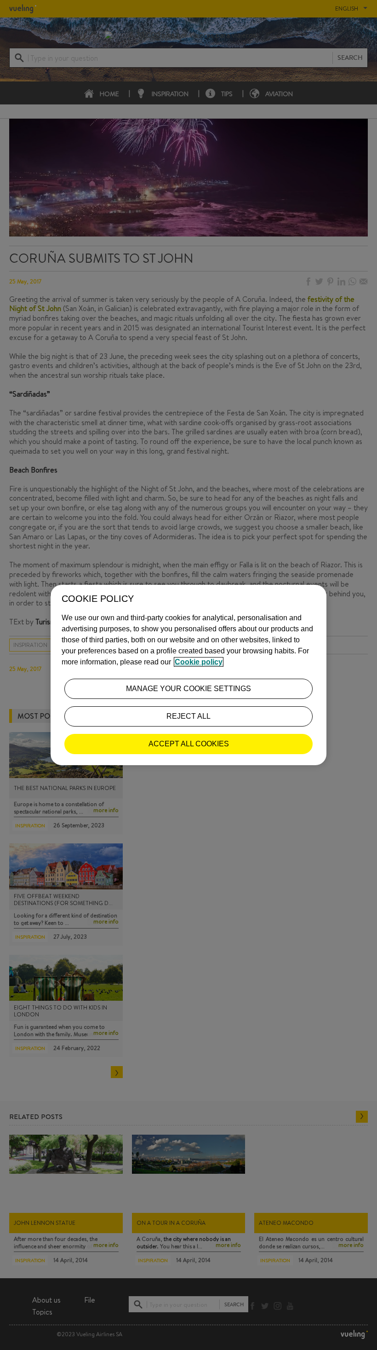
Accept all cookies (189, 744)
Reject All (188, 716)
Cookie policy (199, 662)
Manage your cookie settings (188, 688)
